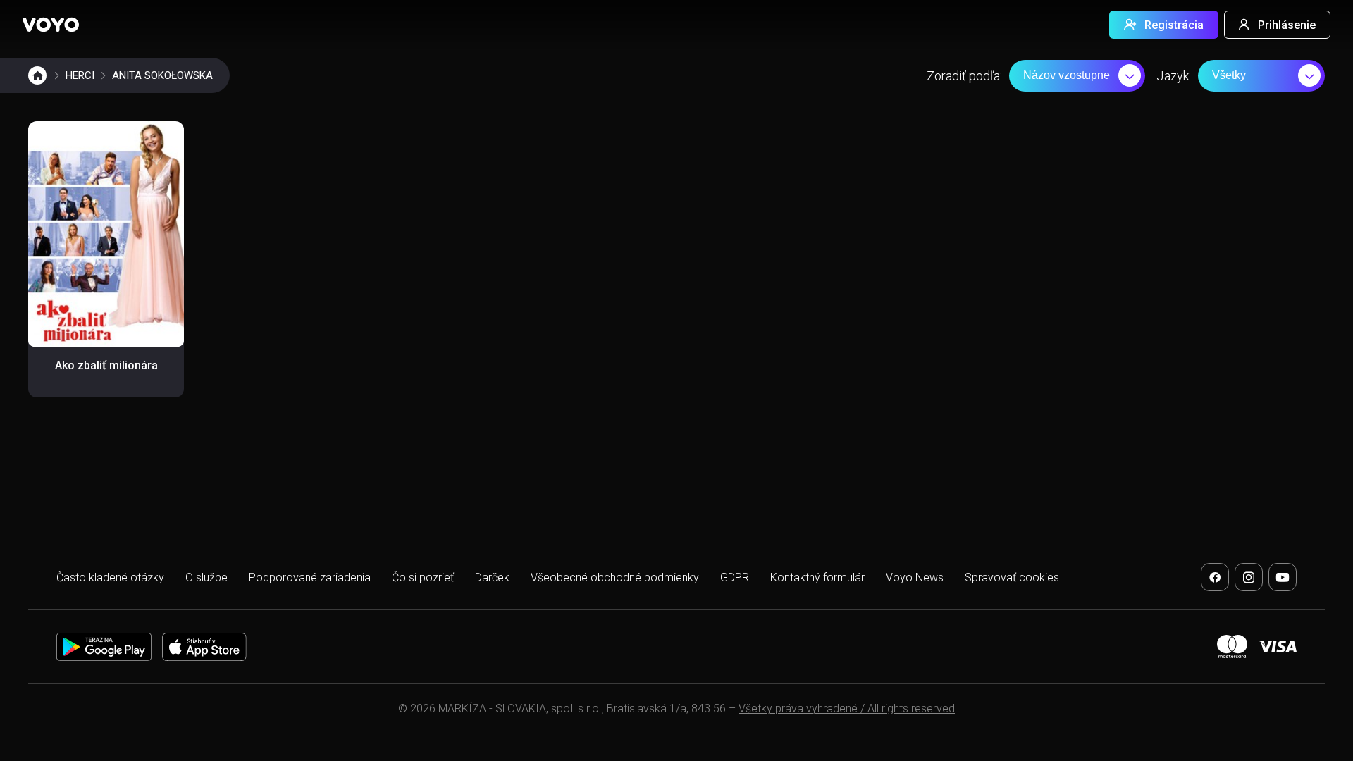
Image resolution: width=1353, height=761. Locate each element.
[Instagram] (1249, 577)
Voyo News (915, 577)
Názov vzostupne (1066, 75)
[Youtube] (1282, 577)
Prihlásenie (1287, 25)
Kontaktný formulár (817, 577)
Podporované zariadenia (310, 577)
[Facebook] (1215, 577)
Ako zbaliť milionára (106, 365)
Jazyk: (1173, 75)
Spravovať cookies (1012, 577)
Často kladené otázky (110, 577)
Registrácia (1174, 25)
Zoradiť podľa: (964, 75)
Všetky (1229, 75)
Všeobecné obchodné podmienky (615, 577)
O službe (206, 577)
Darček (492, 577)
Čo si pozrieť (423, 577)
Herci (80, 75)
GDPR (734, 577)
